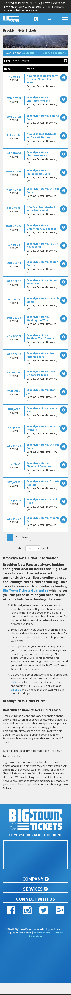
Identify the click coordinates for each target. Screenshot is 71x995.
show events (34, 548)
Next (25, 537)
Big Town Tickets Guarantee (25, 590)
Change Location (55, 53)
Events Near (19, 53)
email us (16, 689)
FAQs (14, 682)
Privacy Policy (42, 932)
